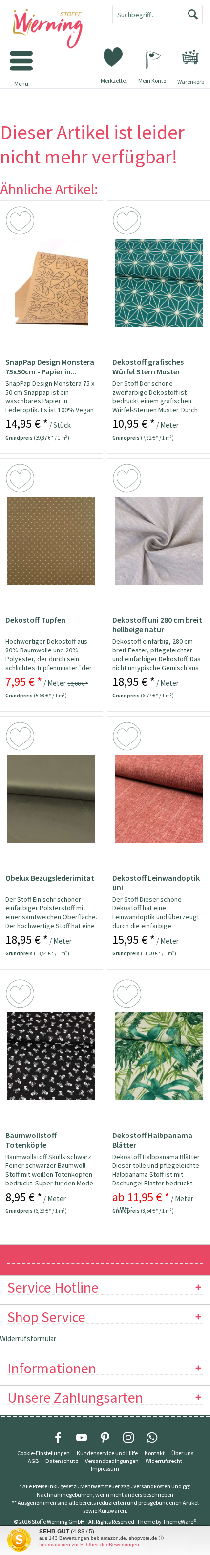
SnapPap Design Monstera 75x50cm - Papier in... (49, 366)
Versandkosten (151, 1486)
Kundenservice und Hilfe (107, 1453)
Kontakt (155, 1453)
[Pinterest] (105, 1437)
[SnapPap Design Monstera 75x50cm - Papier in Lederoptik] (51, 283)
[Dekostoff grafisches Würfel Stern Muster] (158, 283)
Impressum (105, 1468)
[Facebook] (58, 1437)
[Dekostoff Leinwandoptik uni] (158, 799)
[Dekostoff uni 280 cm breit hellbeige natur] (158, 541)
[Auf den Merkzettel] (21, 222)
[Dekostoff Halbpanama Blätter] (158, 1056)
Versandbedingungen (112, 1460)
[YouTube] (81, 1437)
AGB (33, 1460)
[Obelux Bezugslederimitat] (51, 799)
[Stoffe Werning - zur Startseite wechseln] (52, 29)
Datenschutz (61, 1460)
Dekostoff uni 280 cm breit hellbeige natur (157, 624)
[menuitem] (190, 57)
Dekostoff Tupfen (35, 620)
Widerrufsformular (28, 1338)
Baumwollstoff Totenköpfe (31, 1140)
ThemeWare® (179, 1521)
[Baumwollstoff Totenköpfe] (51, 1056)
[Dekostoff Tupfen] (51, 541)
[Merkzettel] (113, 56)
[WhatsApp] (152, 1437)
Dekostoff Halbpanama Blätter (152, 1140)
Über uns (182, 1453)
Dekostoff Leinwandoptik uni (156, 882)
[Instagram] (128, 1437)
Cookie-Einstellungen (43, 1453)
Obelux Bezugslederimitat (49, 877)
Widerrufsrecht (164, 1460)
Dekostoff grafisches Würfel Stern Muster (148, 366)
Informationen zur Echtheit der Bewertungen (89, 1544)
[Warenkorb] (190, 57)
